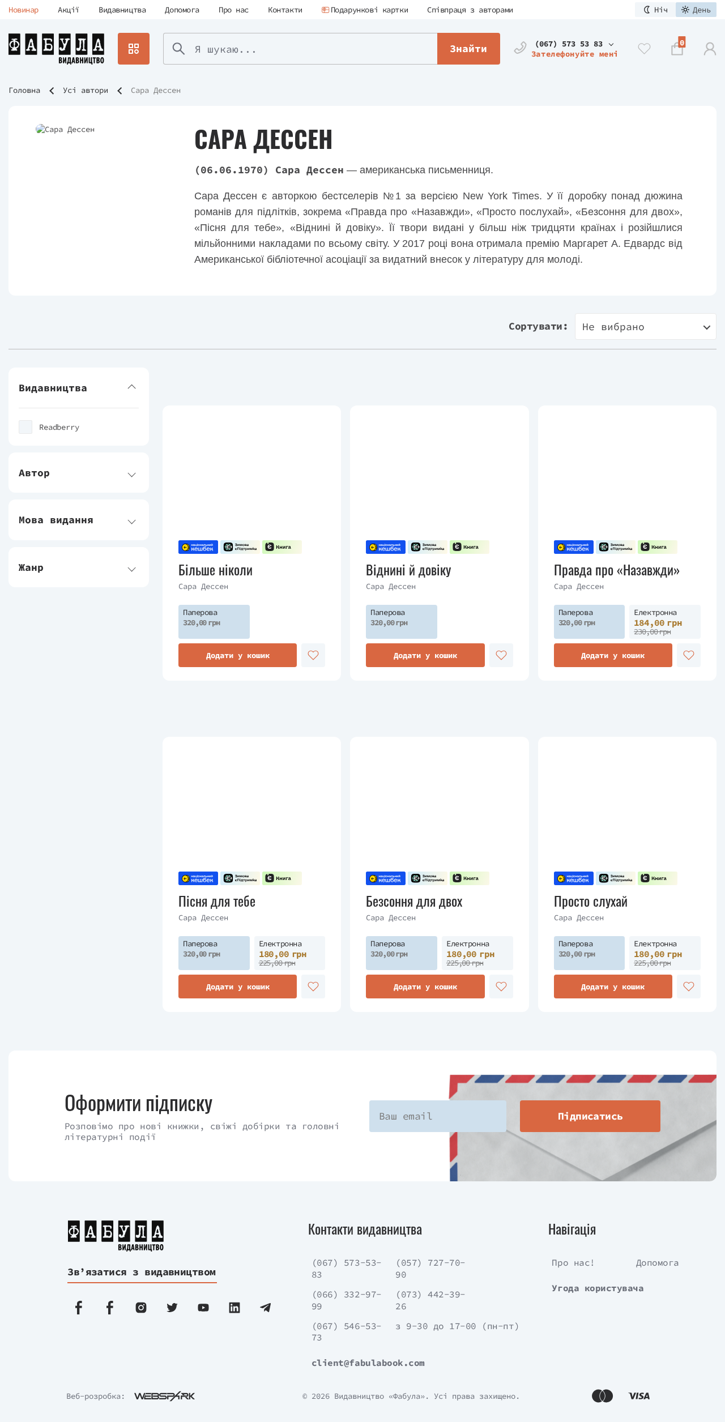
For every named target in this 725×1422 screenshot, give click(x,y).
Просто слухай (591, 900)
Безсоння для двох (414, 900)
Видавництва (122, 10)
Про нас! (573, 1262)
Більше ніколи (215, 569)
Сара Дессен (203, 586)
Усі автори (85, 90)
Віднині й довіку (408, 569)
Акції (68, 10)
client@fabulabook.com (368, 1362)
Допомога (182, 10)
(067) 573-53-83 (347, 1268)
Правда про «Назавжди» (617, 569)
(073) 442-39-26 (430, 1300)
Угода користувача (597, 1287)
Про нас (234, 10)
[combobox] (646, 326)
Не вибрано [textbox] (613, 326)
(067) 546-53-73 (347, 1331)
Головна (24, 90)
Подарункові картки (369, 10)
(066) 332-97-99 (347, 1300)
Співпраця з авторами (470, 10)
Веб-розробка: (95, 1396)
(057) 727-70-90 (430, 1268)
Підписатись (590, 1115)
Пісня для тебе (216, 900)
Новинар (23, 10)
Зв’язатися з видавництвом (141, 1271)
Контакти (285, 10)
